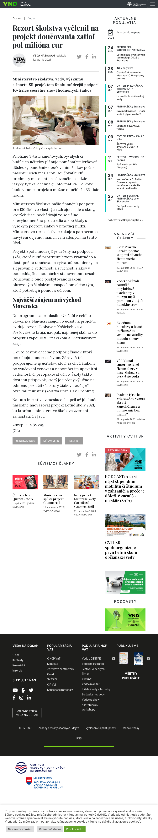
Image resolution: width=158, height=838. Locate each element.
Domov (17, 18)
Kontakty (18, 660)
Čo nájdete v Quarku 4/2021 (23, 497)
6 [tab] (131, 668)
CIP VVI (51, 684)
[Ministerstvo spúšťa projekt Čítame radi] (55, 484)
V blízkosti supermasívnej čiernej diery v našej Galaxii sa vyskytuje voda (128, 368)
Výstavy (87, 678)
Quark (51, 674)
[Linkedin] (29, 698)
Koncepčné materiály (60, 689)
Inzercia (17, 670)
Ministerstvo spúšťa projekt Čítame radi (53, 499)
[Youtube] (15, 690)
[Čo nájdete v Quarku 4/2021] (25, 484)
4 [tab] (137, 663)
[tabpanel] (124, 658)
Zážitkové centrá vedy (60, 669)
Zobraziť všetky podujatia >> (125, 220)
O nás (16, 654)
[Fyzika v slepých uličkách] (123, 658)
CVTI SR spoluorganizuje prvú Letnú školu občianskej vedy (121, 549)
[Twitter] (31, 690)
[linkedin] (94, 57)
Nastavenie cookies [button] (20, 829)
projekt (74, 441)
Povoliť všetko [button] (74, 829)
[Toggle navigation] (152, 4)
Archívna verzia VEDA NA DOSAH (27, 712)
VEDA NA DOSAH (44, 55)
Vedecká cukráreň (93, 663)
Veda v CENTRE (91, 658)
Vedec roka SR (91, 684)
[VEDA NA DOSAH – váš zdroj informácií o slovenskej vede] (16, 4)
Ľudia (31, 18)
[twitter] (79, 57)
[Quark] (138, 658)
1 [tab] (119, 663)
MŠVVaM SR (51, 441)
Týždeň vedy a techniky (96, 689)
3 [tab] (131, 663)
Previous (114, 659)
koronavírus (25, 441)
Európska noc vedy (93, 694)
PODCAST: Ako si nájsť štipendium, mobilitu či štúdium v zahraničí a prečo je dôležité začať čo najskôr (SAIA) (125, 488)
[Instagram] (21, 698)
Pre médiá (19, 665)
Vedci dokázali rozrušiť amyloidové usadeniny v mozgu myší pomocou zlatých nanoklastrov (130, 293)
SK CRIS (52, 679)
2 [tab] (125, 663)
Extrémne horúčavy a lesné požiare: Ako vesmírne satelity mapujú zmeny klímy (130, 332)
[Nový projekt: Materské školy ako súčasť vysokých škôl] (86, 484)
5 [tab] (143, 663)
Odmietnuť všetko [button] (50, 829)
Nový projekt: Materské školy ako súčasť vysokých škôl (85, 501)
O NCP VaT (54, 658)
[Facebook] (14, 698)
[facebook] (86, 57)
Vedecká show (91, 699)
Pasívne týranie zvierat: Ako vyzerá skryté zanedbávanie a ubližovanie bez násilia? (131, 404)
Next (148, 659)
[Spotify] (23, 690)
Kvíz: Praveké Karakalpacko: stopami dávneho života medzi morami (130, 255)
